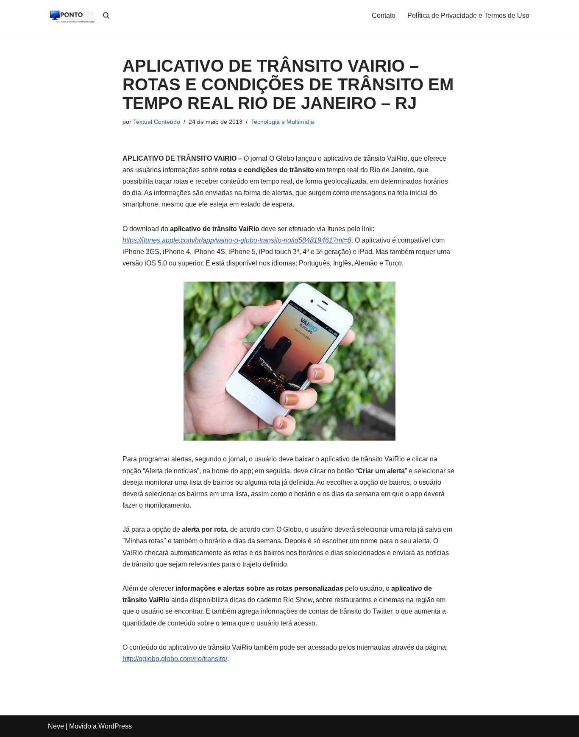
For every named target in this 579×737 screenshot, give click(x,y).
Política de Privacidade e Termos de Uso (468, 15)
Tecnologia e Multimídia (282, 121)
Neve (56, 726)
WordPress (115, 726)
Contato (383, 15)
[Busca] (106, 15)
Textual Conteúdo (156, 121)
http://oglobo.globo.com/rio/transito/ (174, 658)
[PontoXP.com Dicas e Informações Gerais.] (73, 15)
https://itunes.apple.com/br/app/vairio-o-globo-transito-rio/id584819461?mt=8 (236, 240)
